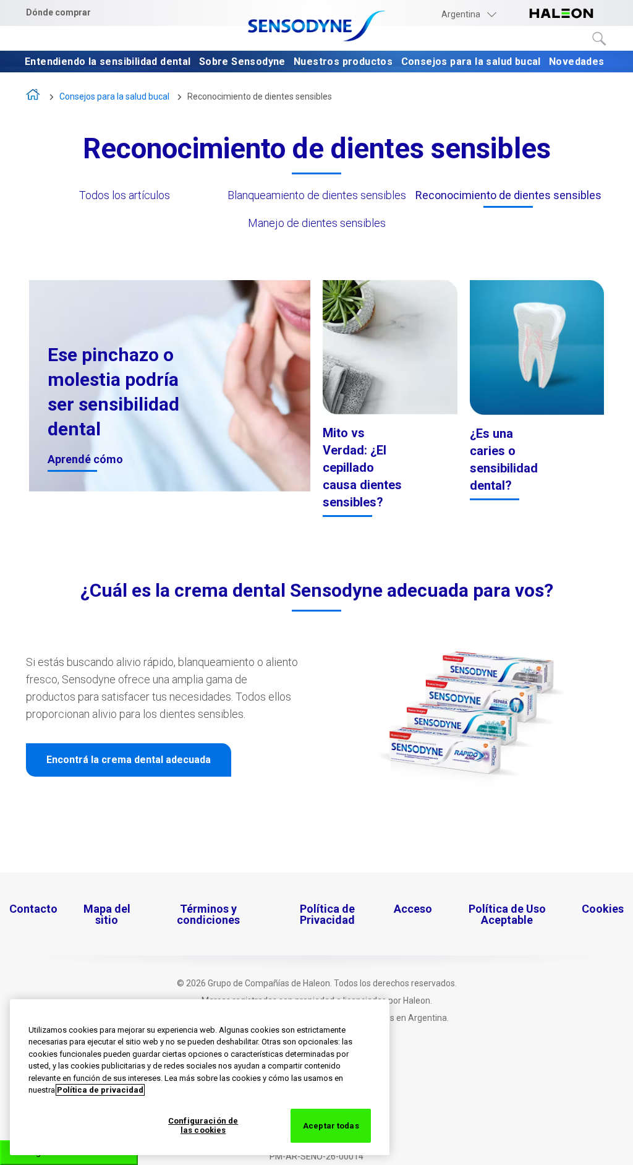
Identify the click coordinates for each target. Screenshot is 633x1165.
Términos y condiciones (208, 914)
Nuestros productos (345, 62)
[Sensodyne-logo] (316, 27)
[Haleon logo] (561, 14)
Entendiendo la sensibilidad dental (109, 62)
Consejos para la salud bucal (472, 62)
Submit (599, 39)
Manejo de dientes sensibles (317, 222)
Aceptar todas (331, 1125)
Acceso (413, 908)
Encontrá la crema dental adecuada (128, 760)
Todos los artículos (124, 195)
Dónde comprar (58, 12)
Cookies (603, 908)
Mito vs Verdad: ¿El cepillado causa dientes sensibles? (362, 467)
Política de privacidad (100, 1090)
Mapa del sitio (106, 914)
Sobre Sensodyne (243, 62)
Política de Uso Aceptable (507, 914)
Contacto (33, 908)
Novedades (578, 62)
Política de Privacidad (327, 914)
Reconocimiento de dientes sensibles (259, 96)
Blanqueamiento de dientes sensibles (316, 195)
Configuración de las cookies (203, 1125)
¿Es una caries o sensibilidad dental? (504, 459)
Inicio (33, 97)
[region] (199, 1077)
